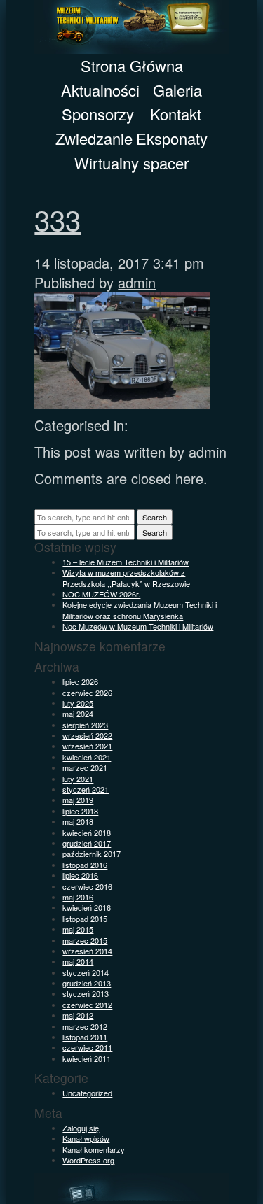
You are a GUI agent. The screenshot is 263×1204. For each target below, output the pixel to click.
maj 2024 (77, 713)
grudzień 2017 (86, 843)
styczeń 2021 (85, 789)
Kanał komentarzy (93, 1149)
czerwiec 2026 (87, 692)
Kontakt (175, 114)
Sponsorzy (98, 114)
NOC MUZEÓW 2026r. (101, 594)
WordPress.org (88, 1160)
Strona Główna (132, 65)
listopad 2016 (84, 864)
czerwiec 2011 (87, 1047)
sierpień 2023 (85, 724)
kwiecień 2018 (86, 832)
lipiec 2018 (80, 810)
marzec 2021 (84, 767)
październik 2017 (91, 853)
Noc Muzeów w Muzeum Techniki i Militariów (137, 626)
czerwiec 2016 (87, 886)
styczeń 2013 (85, 993)
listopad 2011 (84, 1036)
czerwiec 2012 (87, 1004)
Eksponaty (172, 138)
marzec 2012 (84, 1026)
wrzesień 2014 (87, 950)
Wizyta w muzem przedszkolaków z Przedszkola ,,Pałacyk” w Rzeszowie (126, 577)
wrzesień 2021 (87, 745)
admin (137, 282)
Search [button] (154, 517)
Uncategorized (87, 1092)
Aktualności (100, 90)
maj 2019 (77, 799)
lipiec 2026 (80, 681)
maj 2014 (77, 961)
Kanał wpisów (85, 1138)
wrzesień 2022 (87, 735)
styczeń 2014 (85, 972)
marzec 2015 (84, 940)
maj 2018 (77, 821)
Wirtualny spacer (131, 162)
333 (57, 219)
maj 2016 (77, 896)
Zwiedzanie (94, 138)
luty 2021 (77, 778)
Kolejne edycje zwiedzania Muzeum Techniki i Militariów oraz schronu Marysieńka (139, 610)
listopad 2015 (84, 918)
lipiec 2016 (80, 875)
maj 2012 (77, 1015)
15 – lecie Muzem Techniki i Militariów (125, 561)
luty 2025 (77, 703)
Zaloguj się (80, 1127)
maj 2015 (77, 929)
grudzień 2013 (86, 983)
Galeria (177, 90)
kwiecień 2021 (86, 757)
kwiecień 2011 (86, 1058)
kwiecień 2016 (86, 907)
